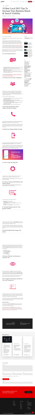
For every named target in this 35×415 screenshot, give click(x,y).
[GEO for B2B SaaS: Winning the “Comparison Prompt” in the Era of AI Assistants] (26, 47)
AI (24, 61)
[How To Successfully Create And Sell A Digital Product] (25, 323)
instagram (25, 73)
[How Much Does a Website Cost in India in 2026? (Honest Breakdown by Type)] (26, 53)
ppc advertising (26, 78)
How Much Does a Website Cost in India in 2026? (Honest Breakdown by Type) (30, 53)
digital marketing (27, 66)
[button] (28, 392)
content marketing (26, 63)
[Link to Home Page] (4, 402)
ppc (24, 78)
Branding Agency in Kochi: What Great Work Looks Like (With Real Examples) (30, 50)
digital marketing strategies (27, 71)
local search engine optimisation (18, 45)
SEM (29, 78)
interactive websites (28, 73)
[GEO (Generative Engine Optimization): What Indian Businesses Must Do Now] (26, 43)
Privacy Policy (8, 413)
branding (29, 61)
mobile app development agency (27, 77)
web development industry (27, 84)
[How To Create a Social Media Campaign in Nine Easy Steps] (9, 323)
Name (3, 372)
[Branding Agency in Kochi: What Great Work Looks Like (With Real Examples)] (26, 50)
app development (26, 61)
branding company (26, 62)
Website (23, 372)
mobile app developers (27, 75)
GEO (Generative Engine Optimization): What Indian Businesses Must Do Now (28, 44)
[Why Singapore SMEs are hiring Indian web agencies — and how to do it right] (26, 56)
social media (29, 79)
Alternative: (3, 381)
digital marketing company (10, 49)
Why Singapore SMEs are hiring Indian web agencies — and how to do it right (30, 56)
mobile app (29, 74)
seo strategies (25, 79)
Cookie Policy (12, 413)
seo (30, 78)
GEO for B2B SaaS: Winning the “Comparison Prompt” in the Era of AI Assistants (28, 47)
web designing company (27, 83)
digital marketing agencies (27, 68)
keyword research (26, 74)
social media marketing (26, 81)
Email (13, 372)
